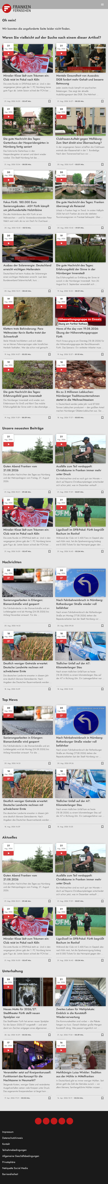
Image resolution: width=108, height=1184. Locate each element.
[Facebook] (38, 1121)
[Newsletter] (69, 1121)
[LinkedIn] (61, 1121)
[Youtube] (54, 1121)
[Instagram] (46, 1121)
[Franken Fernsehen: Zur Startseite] (16, 8)
